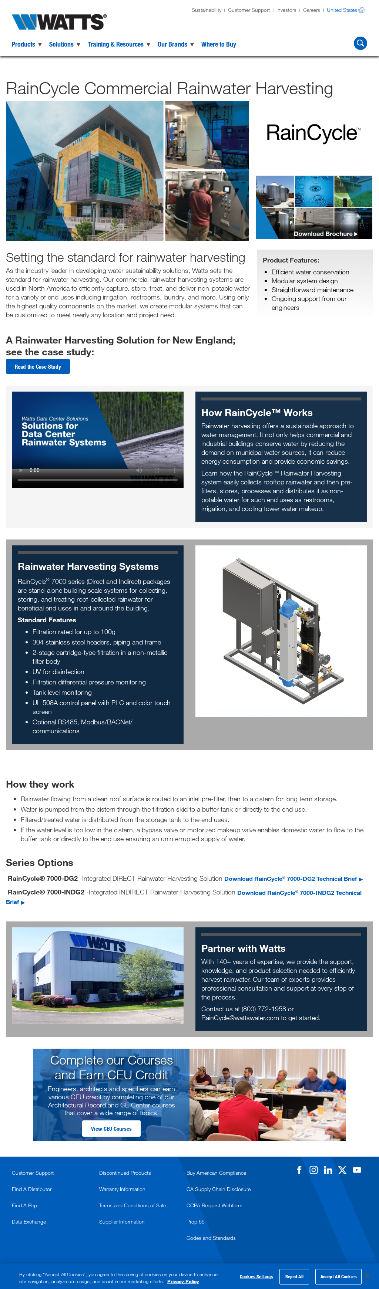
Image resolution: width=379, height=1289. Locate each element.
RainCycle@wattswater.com (240, 1018)
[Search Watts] (360, 43)
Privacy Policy (183, 1281)
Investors (286, 10)
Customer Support (249, 10)
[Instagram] (313, 1169)
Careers (311, 10)
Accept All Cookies (339, 1276)
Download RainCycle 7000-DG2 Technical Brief (290, 878)
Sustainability (206, 10)
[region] (189, 1276)
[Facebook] (299, 1169)
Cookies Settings (256, 1276)
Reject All (294, 1276)
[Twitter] (342, 1169)
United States (342, 10)
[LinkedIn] (327, 1169)
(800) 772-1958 (265, 1009)
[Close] (367, 1276)
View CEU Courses (111, 1128)
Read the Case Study (38, 366)
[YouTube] (356, 1169)
